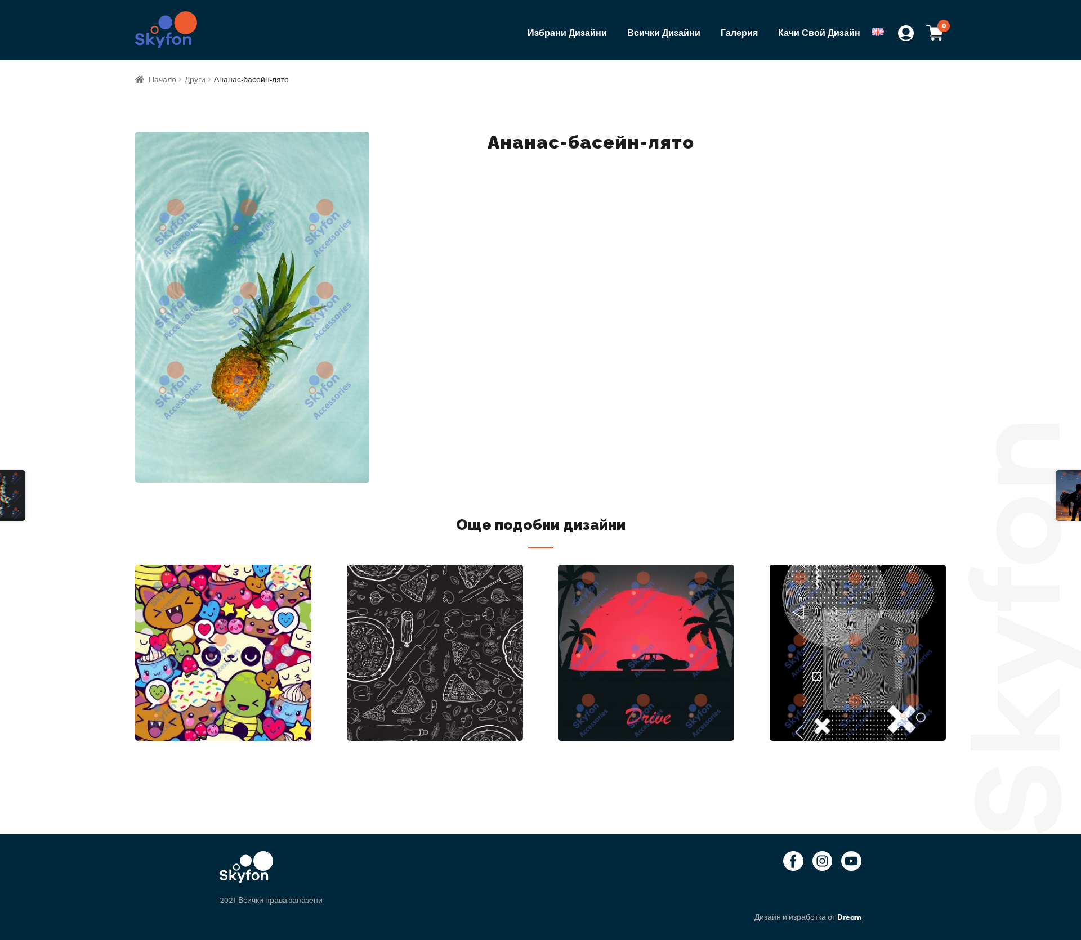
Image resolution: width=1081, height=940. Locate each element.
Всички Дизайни (663, 33)
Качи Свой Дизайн (819, 33)
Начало (162, 79)
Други (195, 79)
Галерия (739, 33)
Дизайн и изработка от (807, 917)
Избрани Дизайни (567, 33)
